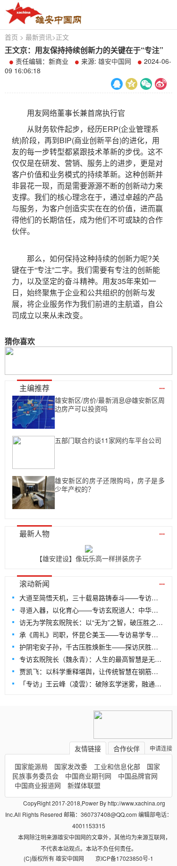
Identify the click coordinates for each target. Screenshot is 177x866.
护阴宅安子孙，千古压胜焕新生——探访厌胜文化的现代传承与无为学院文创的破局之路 (91, 646)
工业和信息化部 (117, 766)
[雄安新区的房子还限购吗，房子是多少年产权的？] (33, 492)
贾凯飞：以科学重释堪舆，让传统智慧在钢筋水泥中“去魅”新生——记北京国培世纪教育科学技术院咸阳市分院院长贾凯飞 (91, 671)
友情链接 (88, 748)
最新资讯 (38, 37)
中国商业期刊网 (88, 775)
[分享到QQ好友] (117, 84)
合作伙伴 (126, 748)
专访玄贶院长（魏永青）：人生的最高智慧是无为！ (91, 659)
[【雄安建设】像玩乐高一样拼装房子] (89, 547)
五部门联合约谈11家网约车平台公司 (108, 440)
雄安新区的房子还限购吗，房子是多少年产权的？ (110, 485)
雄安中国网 (114, 61)
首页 (11, 37)
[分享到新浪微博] (161, 84)
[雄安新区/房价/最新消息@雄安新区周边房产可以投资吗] (33, 412)
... (162, 386)
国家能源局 (31, 766)
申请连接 (161, 748)
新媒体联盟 (84, 785)
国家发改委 (70, 766)
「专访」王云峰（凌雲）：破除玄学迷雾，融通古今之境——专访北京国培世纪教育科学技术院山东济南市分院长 (91, 683)
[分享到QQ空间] (131, 84)
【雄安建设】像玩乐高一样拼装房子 (89, 558)
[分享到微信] (146, 84)
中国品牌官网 (138, 775)
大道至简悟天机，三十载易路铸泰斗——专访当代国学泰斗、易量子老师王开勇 (91, 597)
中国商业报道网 (38, 785)
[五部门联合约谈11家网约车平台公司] (33, 452)
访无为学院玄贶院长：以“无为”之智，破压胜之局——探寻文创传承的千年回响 (91, 622)
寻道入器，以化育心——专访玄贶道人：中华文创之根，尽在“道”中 (91, 610)
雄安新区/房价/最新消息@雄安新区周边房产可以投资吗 (110, 404)
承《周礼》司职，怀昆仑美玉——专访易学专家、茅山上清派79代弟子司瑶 (91, 634)
